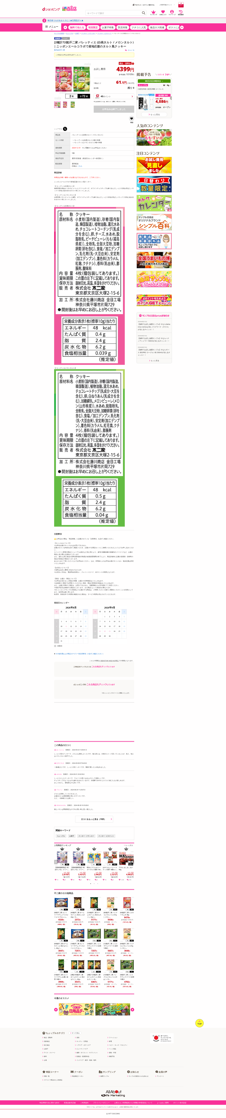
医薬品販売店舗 (70, 1103)
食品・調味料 (48, 1037)
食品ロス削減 (157, 27)
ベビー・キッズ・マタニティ (118, 1045)
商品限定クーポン (77, 1076)
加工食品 (47, 1045)
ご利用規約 (84, 1103)
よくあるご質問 (163, 1103)
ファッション (113, 1037)
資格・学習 (112, 1052)
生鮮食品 (47, 1041)
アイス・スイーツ (49, 1052)
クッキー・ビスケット (104, 33)
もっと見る (129, 845)
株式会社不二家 (59, 50)
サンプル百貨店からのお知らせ (138, 1076)
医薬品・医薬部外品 (83, 1056)
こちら (79, 166)
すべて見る (76, 1033)
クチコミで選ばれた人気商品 (53, 1080)
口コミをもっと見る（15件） (93, 819)
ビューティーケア (82, 1049)
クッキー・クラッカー (88, 33)
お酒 (45, 1060)
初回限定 (93, 27)
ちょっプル (69, 33)
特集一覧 (47, 1076)
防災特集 (122, 27)
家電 (110, 1041)
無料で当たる (77, 27)
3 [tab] (97, 884)
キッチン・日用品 (82, 1041)
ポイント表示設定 (179, 1103)
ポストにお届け (176, 27)
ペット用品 (112, 1049)
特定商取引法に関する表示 (49, 1103)
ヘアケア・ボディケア (84, 1045)
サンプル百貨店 (59, 33)
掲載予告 (112, 1056)
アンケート (160, 1076)
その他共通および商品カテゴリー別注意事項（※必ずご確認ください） (79, 654)
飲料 (45, 1056)
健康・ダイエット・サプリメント (87, 1052)
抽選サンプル (104, 1076)
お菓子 (77, 33)
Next (132, 864)
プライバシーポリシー (101, 1103)
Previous (57, 864)
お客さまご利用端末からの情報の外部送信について (133, 1103)
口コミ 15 (131, 50)
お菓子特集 (108, 27)
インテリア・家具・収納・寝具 (86, 1060)
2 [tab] (94, 884)
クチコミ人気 (139, 27)
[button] (65, 27)
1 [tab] (90, 884)
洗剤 (78, 1037)
